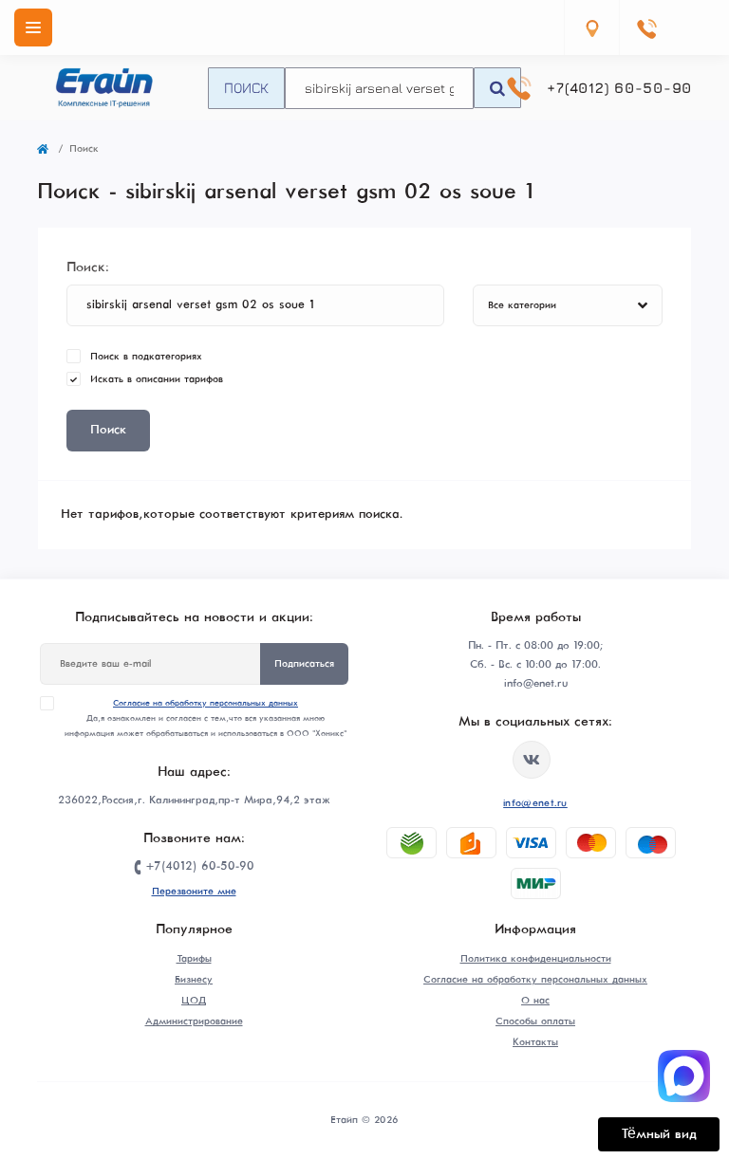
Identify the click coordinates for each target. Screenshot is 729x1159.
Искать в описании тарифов (156, 379)
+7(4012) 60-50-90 (619, 88)
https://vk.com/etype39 (532, 760)
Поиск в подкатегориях (146, 356)
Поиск (246, 87)
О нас (535, 1000)
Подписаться (304, 664)
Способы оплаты (535, 1021)
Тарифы (194, 959)
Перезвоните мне (194, 891)
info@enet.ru (535, 803)
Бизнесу (194, 979)
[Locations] (591, 27)
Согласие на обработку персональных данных (205, 703)
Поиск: (87, 267)
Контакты (535, 1042)
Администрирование (194, 1021)
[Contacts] (646, 27)
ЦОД (193, 1000)
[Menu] (33, 27)
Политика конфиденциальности (535, 959)
